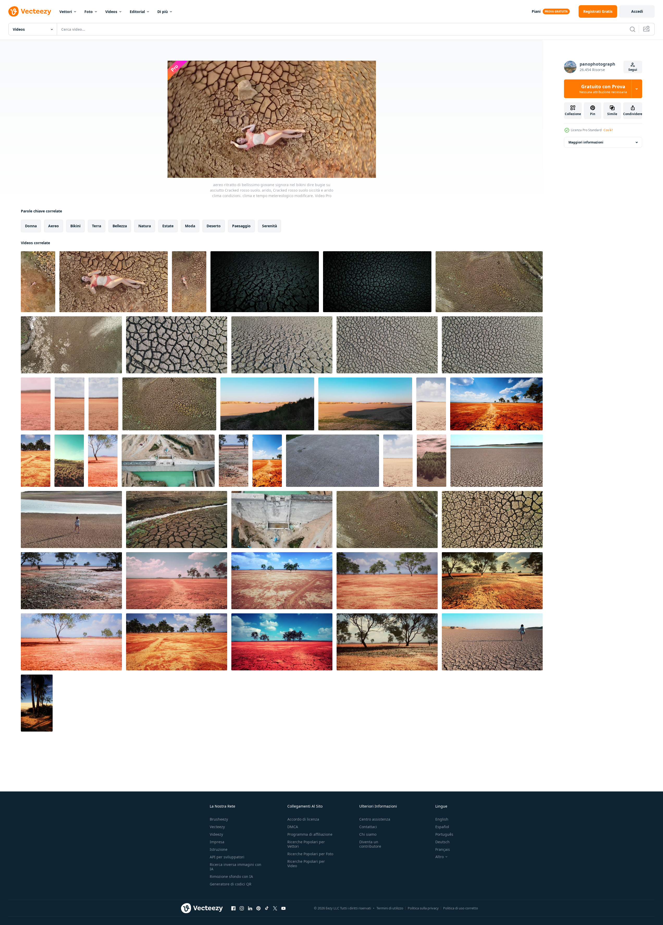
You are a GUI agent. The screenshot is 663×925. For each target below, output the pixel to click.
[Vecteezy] (29, 11)
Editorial (137, 11)
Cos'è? (608, 130)
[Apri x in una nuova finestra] (275, 908)
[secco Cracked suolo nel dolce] (176, 344)
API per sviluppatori (227, 856)
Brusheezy (219, 819)
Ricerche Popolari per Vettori (306, 844)
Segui (632, 69)
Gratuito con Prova (603, 88)
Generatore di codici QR (230, 884)
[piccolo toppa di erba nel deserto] (431, 461)
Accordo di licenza (303, 819)
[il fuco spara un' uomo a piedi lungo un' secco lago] (267, 403)
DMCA (292, 826)
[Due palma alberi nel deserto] (37, 703)
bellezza (120, 225)
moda (190, 225)
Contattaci (368, 826)
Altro (439, 857)
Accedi (637, 11)
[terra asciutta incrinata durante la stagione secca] (35, 461)
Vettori (65, 11)
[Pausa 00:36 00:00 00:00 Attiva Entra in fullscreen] (272, 119)
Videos (111, 11)
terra (96, 225)
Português (444, 834)
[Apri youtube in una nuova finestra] (283, 908)
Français (442, 849)
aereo (53, 225)
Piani (536, 11)
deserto (214, 225)
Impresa (217, 841)
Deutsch (442, 841)
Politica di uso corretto (460, 908)
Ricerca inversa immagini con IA (235, 866)
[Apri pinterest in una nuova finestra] (258, 908)
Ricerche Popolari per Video (306, 863)
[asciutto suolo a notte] (264, 281)
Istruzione (218, 849)
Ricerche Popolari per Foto (310, 853)
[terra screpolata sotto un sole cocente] (496, 403)
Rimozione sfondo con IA (231, 876)
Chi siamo (367, 834)
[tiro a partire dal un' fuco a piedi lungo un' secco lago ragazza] (71, 519)
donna (31, 225)
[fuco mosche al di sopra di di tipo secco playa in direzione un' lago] (496, 461)
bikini (75, 225)
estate (168, 225)
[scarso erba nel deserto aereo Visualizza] (69, 461)
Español (442, 826)
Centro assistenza (374, 819)
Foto (88, 11)
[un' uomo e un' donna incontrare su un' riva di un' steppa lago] (365, 403)
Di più (162, 11)
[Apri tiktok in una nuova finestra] (267, 908)
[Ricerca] (632, 29)
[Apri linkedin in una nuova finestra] (250, 908)
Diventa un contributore (370, 844)
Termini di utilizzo (389, 908)
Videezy (216, 834)
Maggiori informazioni (585, 142)
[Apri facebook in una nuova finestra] (233, 908)
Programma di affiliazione (309, 834)
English (441, 819)
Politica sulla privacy (423, 908)
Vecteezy (217, 826)
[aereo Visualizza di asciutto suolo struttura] (332, 461)
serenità (269, 225)
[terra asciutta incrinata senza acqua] (36, 403)
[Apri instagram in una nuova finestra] (242, 908)
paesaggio (241, 225)
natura (144, 225)
